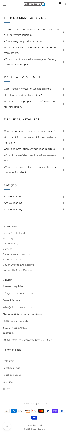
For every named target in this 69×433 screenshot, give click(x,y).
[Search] (64, 4)
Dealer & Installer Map (15, 233)
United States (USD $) (33, 404)
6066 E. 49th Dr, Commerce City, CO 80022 (27, 340)
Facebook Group (12, 375)
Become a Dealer (12, 259)
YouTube (8, 382)
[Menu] (4, 4)
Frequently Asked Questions (18, 270)
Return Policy (10, 243)
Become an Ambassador (16, 254)
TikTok (6, 389)
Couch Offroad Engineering (18, 265)
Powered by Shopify (34, 425)
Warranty (8, 238)
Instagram (8, 361)
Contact (7, 249)
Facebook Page (11, 368)
